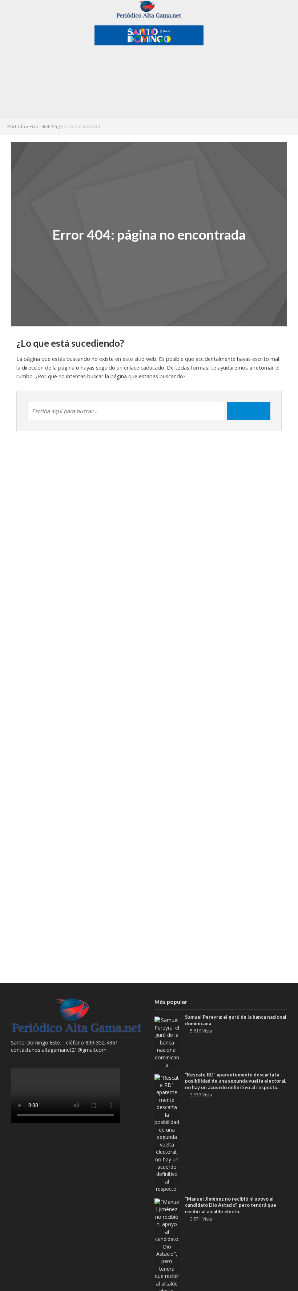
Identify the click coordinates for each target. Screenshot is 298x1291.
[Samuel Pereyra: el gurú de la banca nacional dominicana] (167, 1042)
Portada (16, 126)
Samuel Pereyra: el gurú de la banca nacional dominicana (235, 1020)
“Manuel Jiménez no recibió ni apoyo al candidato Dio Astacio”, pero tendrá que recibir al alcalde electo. (230, 1205)
